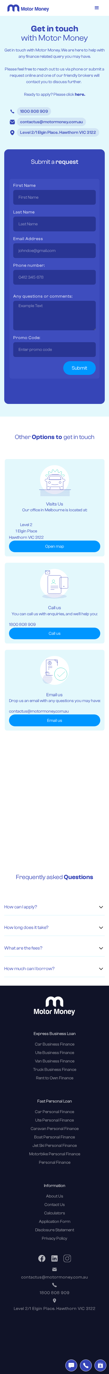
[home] (26, 8)
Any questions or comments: (42, 296)
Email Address (28, 238)
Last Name (24, 212)
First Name (24, 185)
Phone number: (29, 265)
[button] (97, 8)
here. (80, 94)
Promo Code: (26, 337)
